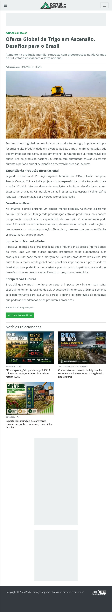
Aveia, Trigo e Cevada (16, 33)
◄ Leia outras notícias (20, 315)
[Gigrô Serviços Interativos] (99, 592)
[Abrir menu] (5, 5)
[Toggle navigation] (104, 5)
